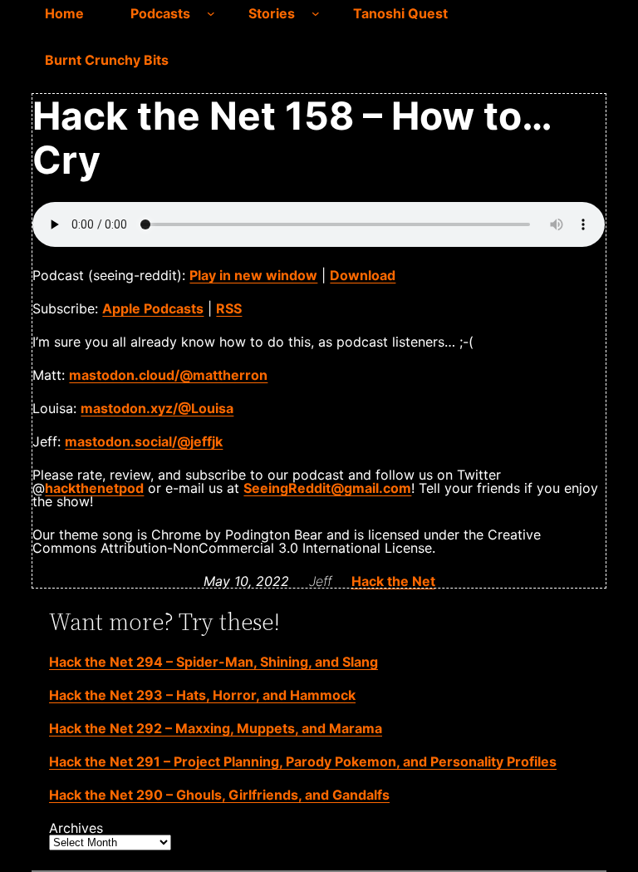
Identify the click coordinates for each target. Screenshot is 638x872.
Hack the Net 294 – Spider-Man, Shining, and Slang (213, 661)
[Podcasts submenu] (211, 13)
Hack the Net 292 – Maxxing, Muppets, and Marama (215, 728)
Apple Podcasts (153, 308)
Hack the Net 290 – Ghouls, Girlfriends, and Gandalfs (219, 794)
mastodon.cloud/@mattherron (168, 375)
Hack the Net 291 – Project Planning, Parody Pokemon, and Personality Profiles (303, 761)
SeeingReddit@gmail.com (327, 488)
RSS (229, 308)
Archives (76, 828)
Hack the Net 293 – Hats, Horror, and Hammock (202, 695)
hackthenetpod (94, 488)
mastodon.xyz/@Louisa (157, 408)
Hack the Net (393, 581)
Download (362, 275)
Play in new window (253, 275)
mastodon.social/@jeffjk (144, 441)
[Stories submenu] (316, 13)
